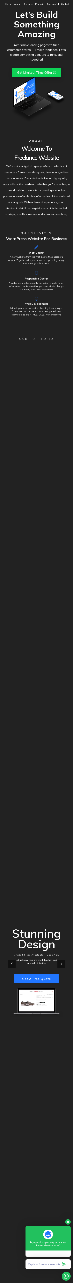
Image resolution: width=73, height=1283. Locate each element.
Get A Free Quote (36, 979)
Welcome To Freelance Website (36, 153)
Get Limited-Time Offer (35, 72)
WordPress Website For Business (36, 238)
